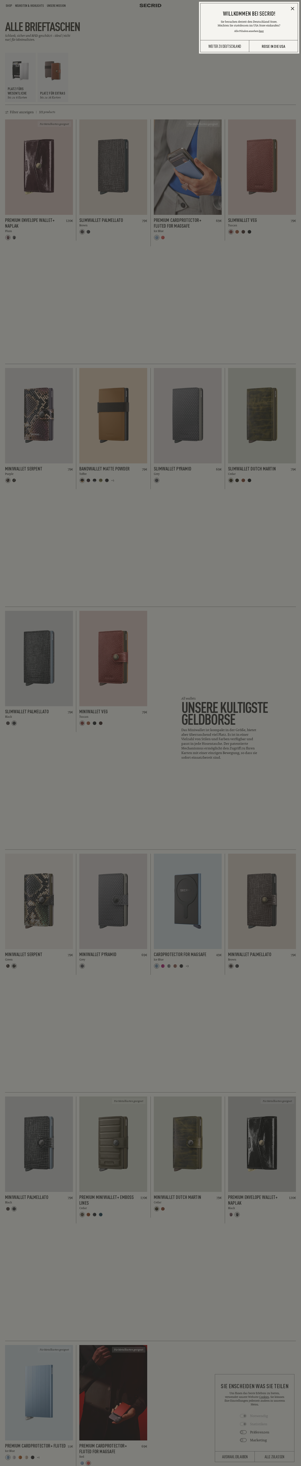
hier (261, 31)
